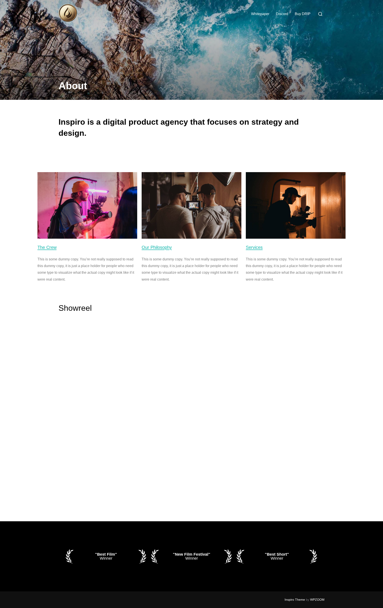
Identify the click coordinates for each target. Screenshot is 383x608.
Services (254, 247)
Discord (282, 14)
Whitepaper (260, 14)
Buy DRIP (303, 14)
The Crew (47, 247)
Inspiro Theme (295, 599)
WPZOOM (317, 599)
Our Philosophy (157, 247)
